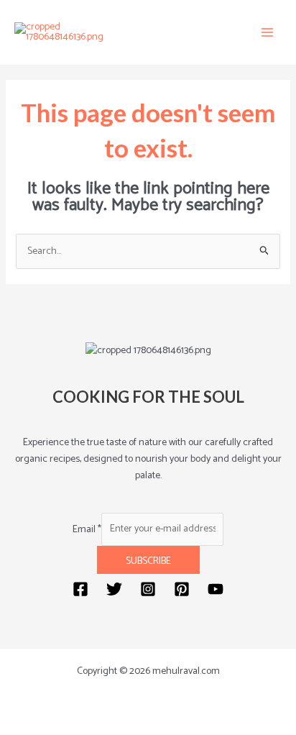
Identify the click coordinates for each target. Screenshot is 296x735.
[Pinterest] (182, 589)
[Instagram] (148, 589)
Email (87, 529)
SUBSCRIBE (148, 561)
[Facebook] (80, 589)
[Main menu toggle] (267, 32)
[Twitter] (114, 589)
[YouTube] (215, 589)
